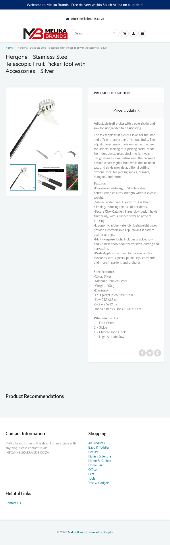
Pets (91, 474)
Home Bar (95, 465)
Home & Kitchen (99, 461)
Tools (91, 478)
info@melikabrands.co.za (87, 19)
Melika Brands (77, 532)
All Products (96, 443)
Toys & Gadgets (98, 483)
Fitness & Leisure (99, 456)
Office (92, 469)
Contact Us (13, 503)
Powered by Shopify (100, 532)
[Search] (114, 33)
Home (9, 47)
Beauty (93, 452)
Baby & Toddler (98, 447)
